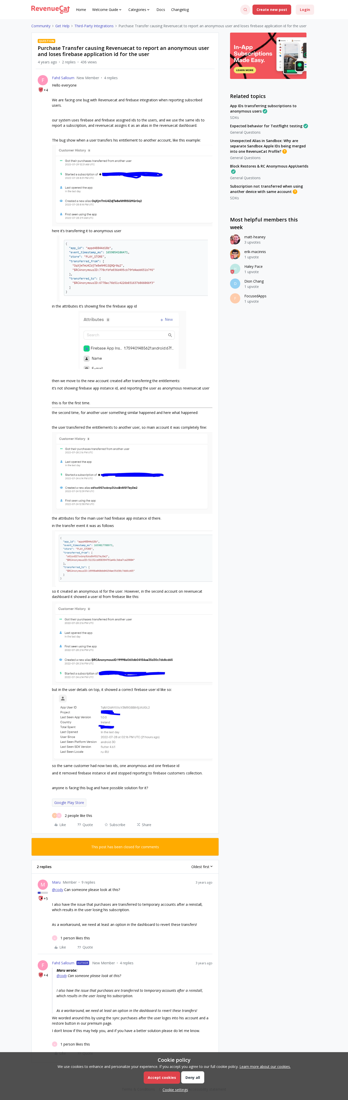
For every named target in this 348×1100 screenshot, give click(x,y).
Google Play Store (69, 802)
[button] (271, 10)
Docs (160, 9)
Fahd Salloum (63, 77)
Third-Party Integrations (94, 25)
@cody (57, 889)
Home (81, 9)
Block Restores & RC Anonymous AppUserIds (269, 166)
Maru (56, 882)
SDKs (234, 117)
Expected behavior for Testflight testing (266, 125)
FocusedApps (255, 296)
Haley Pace (253, 266)
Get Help (62, 25)
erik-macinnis (255, 251)
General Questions (245, 132)
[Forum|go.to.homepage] (50, 10)
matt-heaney (254, 236)
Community (40, 25)
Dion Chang (254, 281)
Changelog (180, 9)
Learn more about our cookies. (265, 1066)
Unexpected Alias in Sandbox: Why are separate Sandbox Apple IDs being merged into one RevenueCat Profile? (268, 146)
